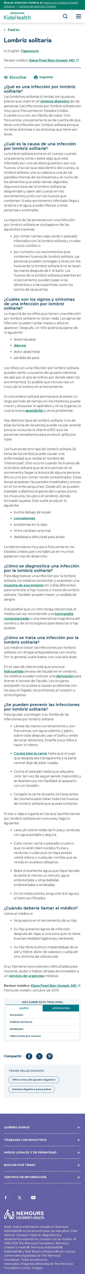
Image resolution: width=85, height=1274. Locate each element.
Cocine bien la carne (30, 753)
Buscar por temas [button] (19, 1165)
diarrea (20, 345)
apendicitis (34, 411)
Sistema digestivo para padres (31, 1089)
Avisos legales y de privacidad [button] (30, 1152)
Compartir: (13, 1056)
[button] (15, 77)
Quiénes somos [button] (17, 1127)
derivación (64, 676)
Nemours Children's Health (61, 2)
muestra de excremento (24, 585)
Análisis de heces (21, 1021)
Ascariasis (16, 1014)
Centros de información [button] (25, 1177)
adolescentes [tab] (61, 1008)
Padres (14, 30)
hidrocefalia (14, 671)
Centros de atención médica (37, 6)
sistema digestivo (54, 101)
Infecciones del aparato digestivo (34, 1079)
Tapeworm (30, 51)
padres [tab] (24, 1008)
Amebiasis (16, 1029)
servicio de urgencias (26, 976)
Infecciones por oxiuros (25, 1036)
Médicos (9, 6)
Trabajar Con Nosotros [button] (25, 1140)
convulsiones (24, 518)
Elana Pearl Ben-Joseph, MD (54, 60)
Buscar (65, 16)
